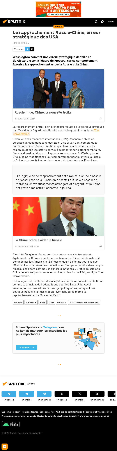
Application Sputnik (66, 416)
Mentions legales (30, 411)
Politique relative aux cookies (97, 411)
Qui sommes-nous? (11, 411)
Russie (42, 302)
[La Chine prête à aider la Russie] (58, 216)
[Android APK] (10, 424)
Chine (51, 302)
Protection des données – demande (19, 416)
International (31, 302)
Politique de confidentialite (68, 411)
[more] (101, 118)
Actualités (18, 302)
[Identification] (96, 22)
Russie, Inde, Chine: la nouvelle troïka (43, 112)
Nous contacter (46, 411)
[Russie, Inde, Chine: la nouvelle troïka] (58, 88)
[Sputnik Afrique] (15, 24)
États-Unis (61, 302)
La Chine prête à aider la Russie (38, 240)
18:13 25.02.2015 (21, 43)
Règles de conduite (46, 416)
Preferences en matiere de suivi (93, 416)
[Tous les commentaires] (5, 447)
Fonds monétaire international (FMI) (84, 302)
